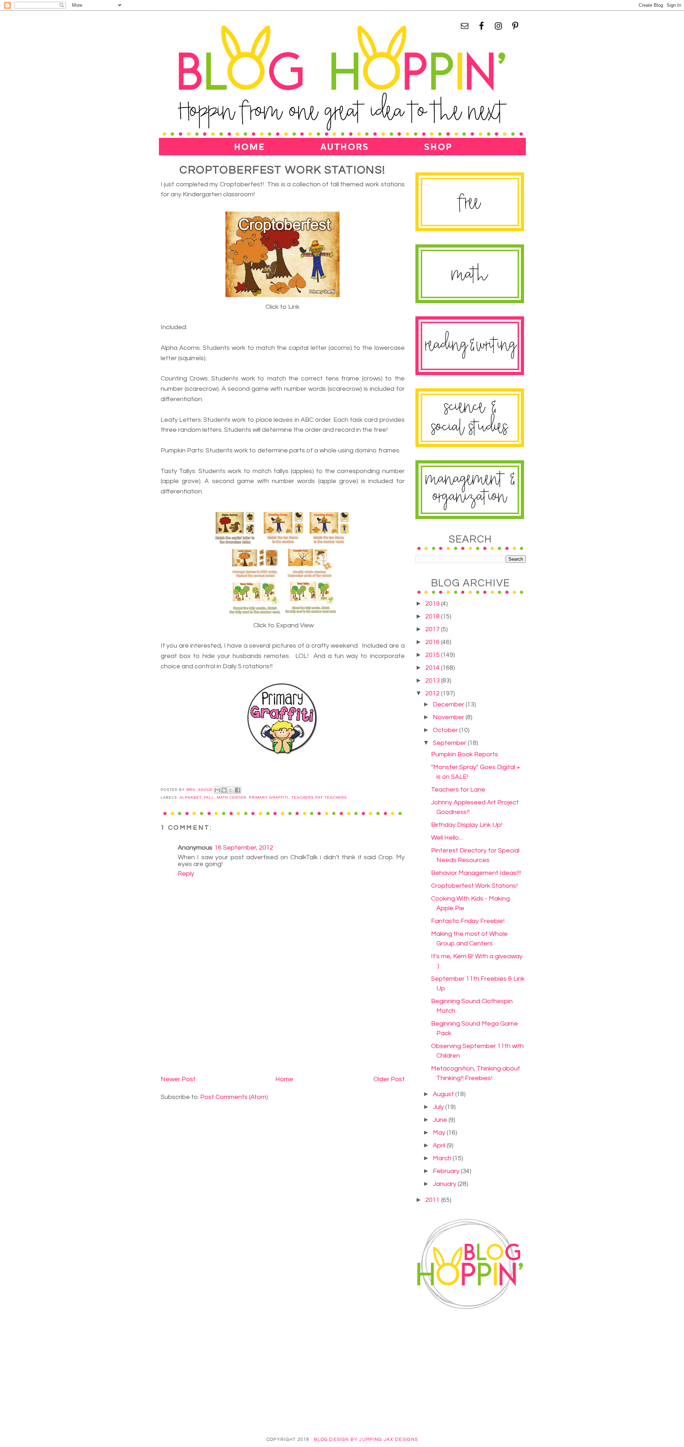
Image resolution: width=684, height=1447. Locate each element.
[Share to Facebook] (237, 790)
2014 (433, 667)
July (439, 1107)
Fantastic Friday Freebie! (467, 921)
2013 (433, 680)
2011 (433, 1200)
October (446, 730)
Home (284, 1079)
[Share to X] (230, 790)
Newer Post (178, 1079)
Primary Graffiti (269, 797)
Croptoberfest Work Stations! (474, 885)
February (447, 1171)
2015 (433, 655)
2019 (433, 603)
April (440, 1145)
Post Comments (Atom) (234, 1097)
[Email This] (217, 790)
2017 (433, 629)
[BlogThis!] (224, 790)
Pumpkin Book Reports (464, 754)
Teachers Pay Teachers (319, 797)
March (443, 1158)
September (450, 743)
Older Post (389, 1079)
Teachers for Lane (458, 789)
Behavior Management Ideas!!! (476, 873)
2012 (433, 693)
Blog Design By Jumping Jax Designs (366, 1439)
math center (231, 797)
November (449, 717)
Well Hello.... (447, 837)
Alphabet (190, 797)
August (444, 1094)
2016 (433, 642)
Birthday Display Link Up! (466, 824)
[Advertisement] (214, 1023)
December (449, 704)
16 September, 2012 (243, 847)
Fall (209, 797)
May (440, 1132)
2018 (433, 616)
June (441, 1119)
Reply (186, 873)
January (445, 1184)
